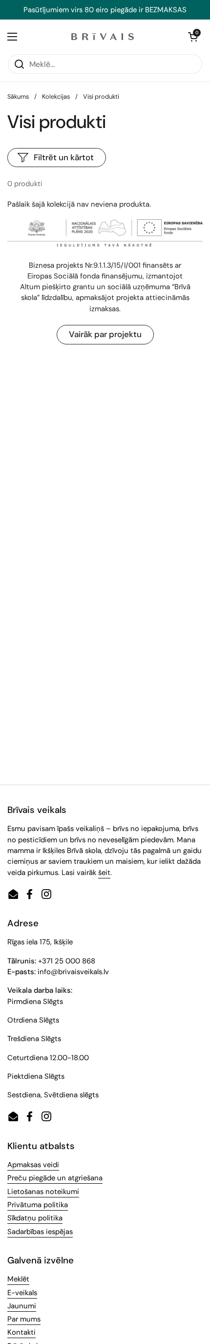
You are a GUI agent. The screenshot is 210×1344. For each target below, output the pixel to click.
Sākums (18, 96)
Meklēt (18, 1279)
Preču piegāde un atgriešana (55, 1178)
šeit (104, 872)
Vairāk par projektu (105, 334)
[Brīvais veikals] (102, 36)
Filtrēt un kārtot (64, 157)
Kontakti (21, 1332)
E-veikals (22, 1293)
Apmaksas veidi (33, 1165)
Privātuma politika (37, 1205)
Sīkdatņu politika (35, 1218)
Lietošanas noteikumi (43, 1191)
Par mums (24, 1319)
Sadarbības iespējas (40, 1232)
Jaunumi (21, 1306)
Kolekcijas (56, 96)
